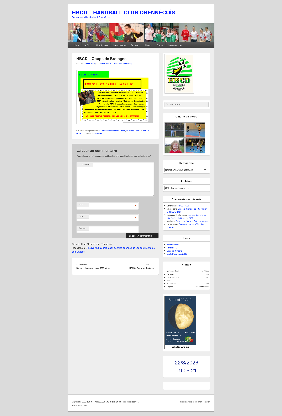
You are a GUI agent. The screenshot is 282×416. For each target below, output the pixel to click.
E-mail (81, 216)
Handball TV (172, 247)
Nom (81, 204)
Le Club (87, 45)
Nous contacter (175, 45)
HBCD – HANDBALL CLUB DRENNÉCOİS (123, 12)
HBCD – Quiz (183, 205)
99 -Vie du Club (132, 130)
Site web (82, 228)
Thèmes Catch (204, 401)
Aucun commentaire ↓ (123, 63)
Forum (160, 45)
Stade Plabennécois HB (177, 253)
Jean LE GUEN (105, 63)
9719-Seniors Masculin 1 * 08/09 (112, 130)
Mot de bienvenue (79, 405)
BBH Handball (173, 244)
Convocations (119, 45)
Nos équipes (102, 45)
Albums (148, 45)
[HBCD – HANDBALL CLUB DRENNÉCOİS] (141, 41)
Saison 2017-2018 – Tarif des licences (192, 221)
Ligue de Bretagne (174, 250)
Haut (76, 45)
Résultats (135, 45)
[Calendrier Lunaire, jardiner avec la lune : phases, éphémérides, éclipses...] (180, 348)
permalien (98, 133)
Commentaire (85, 164)
